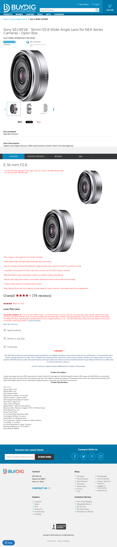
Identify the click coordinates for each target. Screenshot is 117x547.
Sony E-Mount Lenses (19, 19)
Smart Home (102, 490)
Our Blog (38, 514)
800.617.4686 (38, 482)
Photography (102, 476)
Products (7, 14)
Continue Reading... (34, 320)
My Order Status (83, 509)
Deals (40, 14)
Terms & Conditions (64, 541)
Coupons (30, 14)
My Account (81, 507)
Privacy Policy (51, 541)
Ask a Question (35, 42)
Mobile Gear (81, 486)
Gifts (48, 14)
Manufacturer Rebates (85, 512)
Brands (19, 14)
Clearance (59, 14)
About (37, 504)
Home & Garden (103, 479)
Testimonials (40, 512)
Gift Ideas (80, 476)
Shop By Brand (82, 479)
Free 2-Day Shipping (84, 502)
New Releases (82, 481)
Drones (79, 489)
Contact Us (39, 488)
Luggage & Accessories (102, 487)
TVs (78, 491)
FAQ (36, 507)
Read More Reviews (10, 324)
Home (5, 19)
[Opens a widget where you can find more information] (8, 543)
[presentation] (5, 109)
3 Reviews (6, 45)
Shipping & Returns (84, 504)
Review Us (39, 509)
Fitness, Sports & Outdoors (103, 482)
